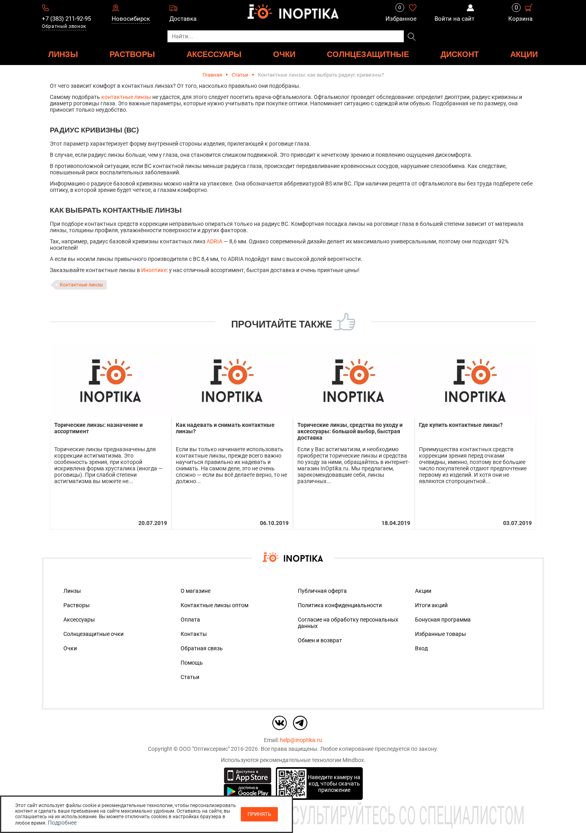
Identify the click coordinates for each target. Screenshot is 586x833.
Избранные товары (440, 634)
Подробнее (62, 822)
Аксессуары (79, 619)
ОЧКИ (284, 54)
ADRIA (214, 241)
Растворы (76, 605)
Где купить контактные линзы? (461, 425)
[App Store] (247, 775)
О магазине (195, 591)
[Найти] (412, 37)
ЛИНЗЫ (63, 54)
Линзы (72, 591)
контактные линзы (126, 97)
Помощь (192, 662)
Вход (421, 648)
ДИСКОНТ (459, 54)
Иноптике (154, 270)
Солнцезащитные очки (93, 634)
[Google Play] (247, 791)
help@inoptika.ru (301, 740)
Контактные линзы (81, 285)
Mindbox (353, 760)
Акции (524, 54)
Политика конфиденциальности (340, 605)
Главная (212, 75)
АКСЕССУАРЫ (214, 54)
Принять (259, 814)
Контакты (194, 634)
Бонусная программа (443, 619)
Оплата (190, 619)
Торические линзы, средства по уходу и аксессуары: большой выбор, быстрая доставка (350, 431)
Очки (70, 648)
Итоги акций (431, 605)
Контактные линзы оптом (214, 605)
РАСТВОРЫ (132, 54)
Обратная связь (202, 648)
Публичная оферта (322, 591)
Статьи (240, 75)
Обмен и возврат (320, 640)
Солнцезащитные (368, 54)
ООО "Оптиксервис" (204, 749)
